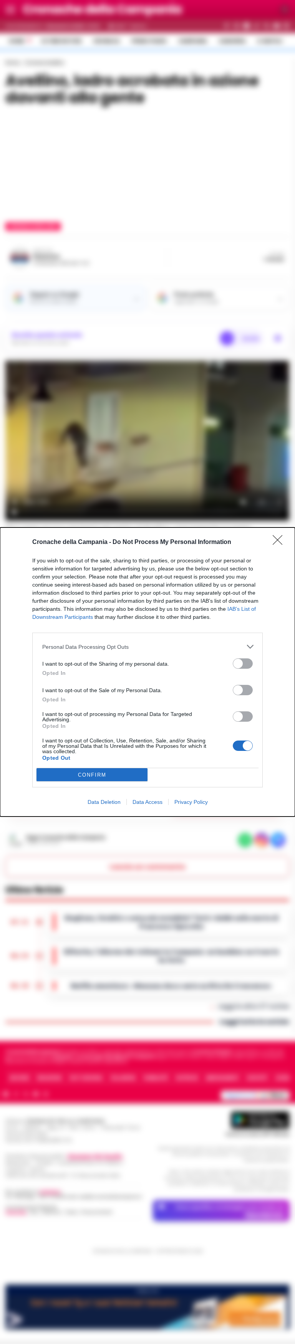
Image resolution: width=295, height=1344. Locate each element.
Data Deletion (104, 802)
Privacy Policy (191, 802)
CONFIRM (92, 775)
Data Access (147, 802)
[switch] (243, 663)
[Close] (280, 542)
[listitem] (147, 647)
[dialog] (147, 672)
